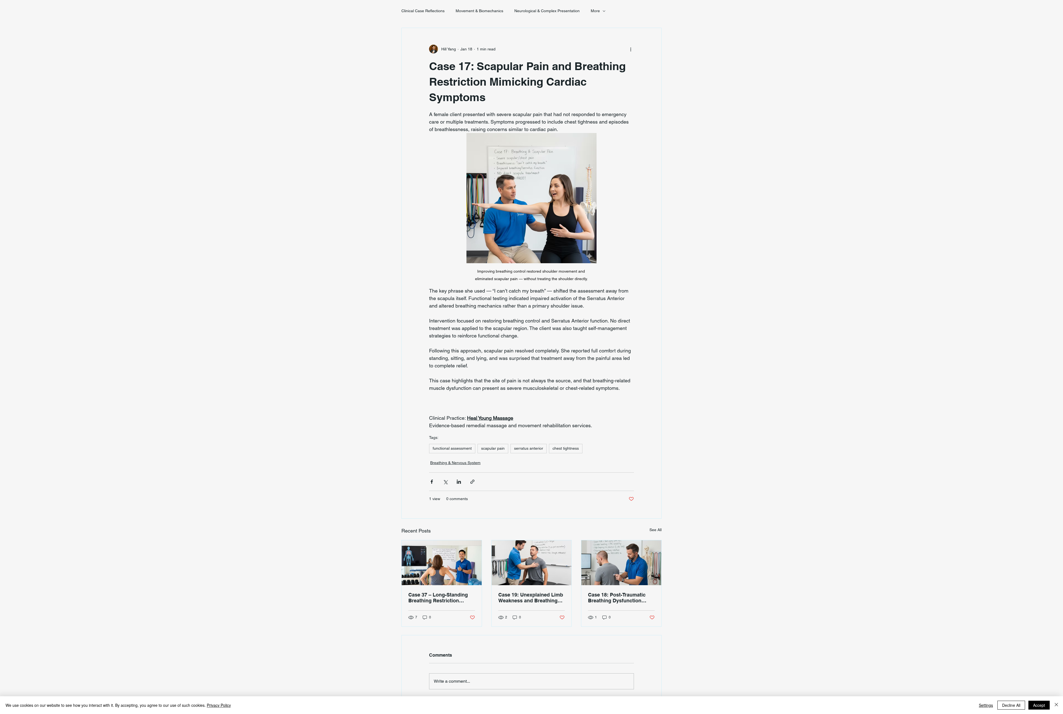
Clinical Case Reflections (423, 11)
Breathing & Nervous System (455, 462)
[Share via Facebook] (431, 481)
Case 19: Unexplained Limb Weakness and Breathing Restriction (530, 597)
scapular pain (493, 448)
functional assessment (452, 448)
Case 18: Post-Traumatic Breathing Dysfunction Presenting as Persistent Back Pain (617, 597)
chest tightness (566, 448)
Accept (1039, 705)
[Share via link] (472, 481)
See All (655, 530)
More (595, 11)
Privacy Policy (219, 705)
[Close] (1056, 705)
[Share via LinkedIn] (458, 481)
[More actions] (630, 49)
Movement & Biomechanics (479, 11)
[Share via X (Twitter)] (445, 481)
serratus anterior (528, 448)
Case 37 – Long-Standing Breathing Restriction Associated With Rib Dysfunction (438, 597)
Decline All (1011, 705)
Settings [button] (986, 705)
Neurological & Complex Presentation (547, 11)
